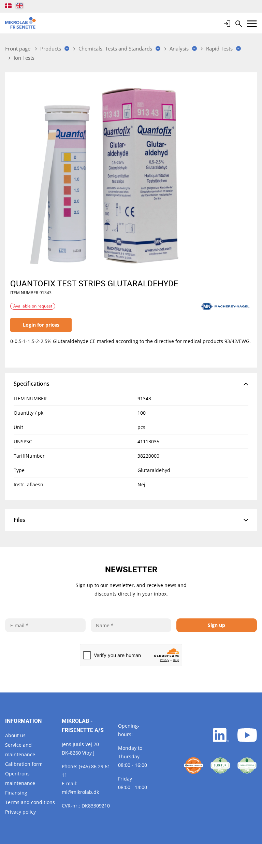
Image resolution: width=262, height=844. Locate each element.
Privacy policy (20, 812)
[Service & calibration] (193, 765)
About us (15, 735)
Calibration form (24, 764)
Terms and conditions (30, 802)
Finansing (16, 792)
